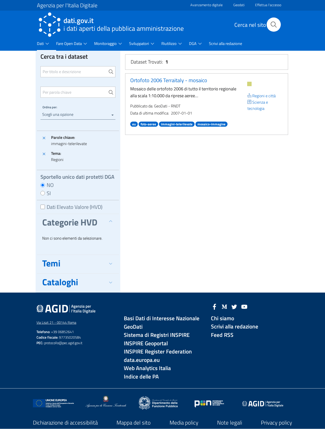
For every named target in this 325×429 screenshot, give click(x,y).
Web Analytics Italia (147, 368)
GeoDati (133, 327)
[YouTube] (244, 306)
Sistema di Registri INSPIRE (157, 335)
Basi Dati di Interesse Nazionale (161, 318)
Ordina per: (49, 107)
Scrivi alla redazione (234, 326)
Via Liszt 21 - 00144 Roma (56, 322)
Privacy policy (276, 422)
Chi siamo (222, 318)
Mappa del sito (134, 422)
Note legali (229, 422)
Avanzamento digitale (206, 5)
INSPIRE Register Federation (158, 351)
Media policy (184, 422)
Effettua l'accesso (268, 5)
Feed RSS (222, 335)
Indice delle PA (141, 377)
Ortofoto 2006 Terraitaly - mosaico (168, 80)
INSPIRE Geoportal (146, 343)
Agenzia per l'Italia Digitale (67, 5)
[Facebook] (214, 306)
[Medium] (224, 306)
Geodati (239, 5)
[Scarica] (249, 84)
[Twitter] (234, 306)
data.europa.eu (142, 360)
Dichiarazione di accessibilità (65, 422)
